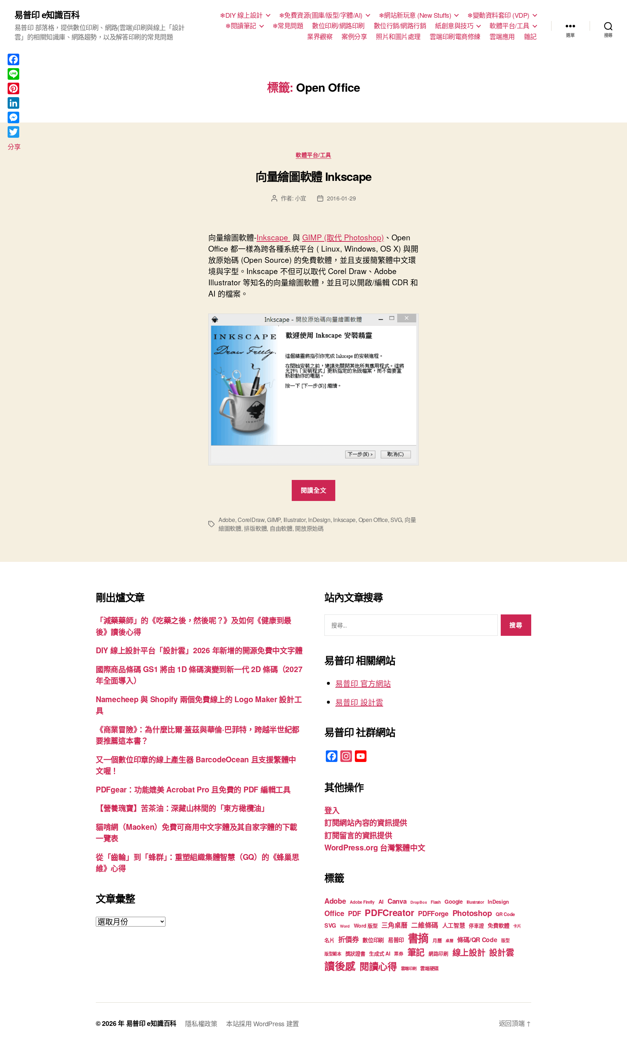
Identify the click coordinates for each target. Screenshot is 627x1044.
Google (453, 902)
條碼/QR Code (477, 939)
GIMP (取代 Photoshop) (343, 237)
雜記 (530, 37)
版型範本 (332, 954)
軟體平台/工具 (509, 26)
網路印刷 (438, 953)
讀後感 (340, 965)
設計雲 (501, 952)
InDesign (319, 519)
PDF (354, 913)
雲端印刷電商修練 (455, 37)
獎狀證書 (355, 953)
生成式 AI (379, 953)
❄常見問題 (287, 26)
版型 (505, 940)
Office (334, 913)
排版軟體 (255, 528)
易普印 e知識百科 (47, 14)
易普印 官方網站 (363, 683)
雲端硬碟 (429, 968)
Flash (436, 902)
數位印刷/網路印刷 (338, 26)
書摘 (418, 937)
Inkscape (273, 237)
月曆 (437, 940)
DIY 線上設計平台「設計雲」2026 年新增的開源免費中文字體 (199, 650)
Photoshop (472, 913)
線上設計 (468, 952)
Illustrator (294, 519)
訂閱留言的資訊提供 (358, 834)
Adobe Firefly (362, 902)
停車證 (476, 925)
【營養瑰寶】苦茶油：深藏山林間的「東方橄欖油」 (182, 807)
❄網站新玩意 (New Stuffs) (415, 15)
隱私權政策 (201, 1023)
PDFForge (433, 913)
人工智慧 (453, 925)
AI (381, 901)
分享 (14, 146)
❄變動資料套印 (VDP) (498, 15)
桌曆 (449, 940)
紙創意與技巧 (454, 26)
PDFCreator (389, 912)
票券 (398, 953)
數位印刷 (373, 940)
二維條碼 (424, 925)
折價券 (348, 939)
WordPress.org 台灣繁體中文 (374, 847)
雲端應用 (502, 37)
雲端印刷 (409, 968)
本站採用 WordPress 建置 (262, 1023)
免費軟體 (498, 925)
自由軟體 (281, 528)
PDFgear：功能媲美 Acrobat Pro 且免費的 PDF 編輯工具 (193, 789)
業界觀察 (319, 37)
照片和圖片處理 (398, 37)
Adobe (226, 519)
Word (345, 926)
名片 (329, 940)
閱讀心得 (378, 966)
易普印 (396, 940)
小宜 (300, 198)
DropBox (418, 902)
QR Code (505, 914)
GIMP (273, 519)
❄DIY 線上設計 (241, 15)
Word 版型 (366, 925)
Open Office (373, 519)
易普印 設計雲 (359, 701)
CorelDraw (251, 519)
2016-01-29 (341, 198)
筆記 (416, 952)
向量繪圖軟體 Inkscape (313, 176)
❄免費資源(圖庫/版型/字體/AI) (320, 15)
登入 (331, 809)
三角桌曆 (394, 925)
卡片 (517, 926)
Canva (397, 901)
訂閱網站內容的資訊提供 (365, 822)
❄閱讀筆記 (240, 26)
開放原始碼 (309, 528)
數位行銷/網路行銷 (400, 26)
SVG (396, 519)
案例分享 (354, 37)
